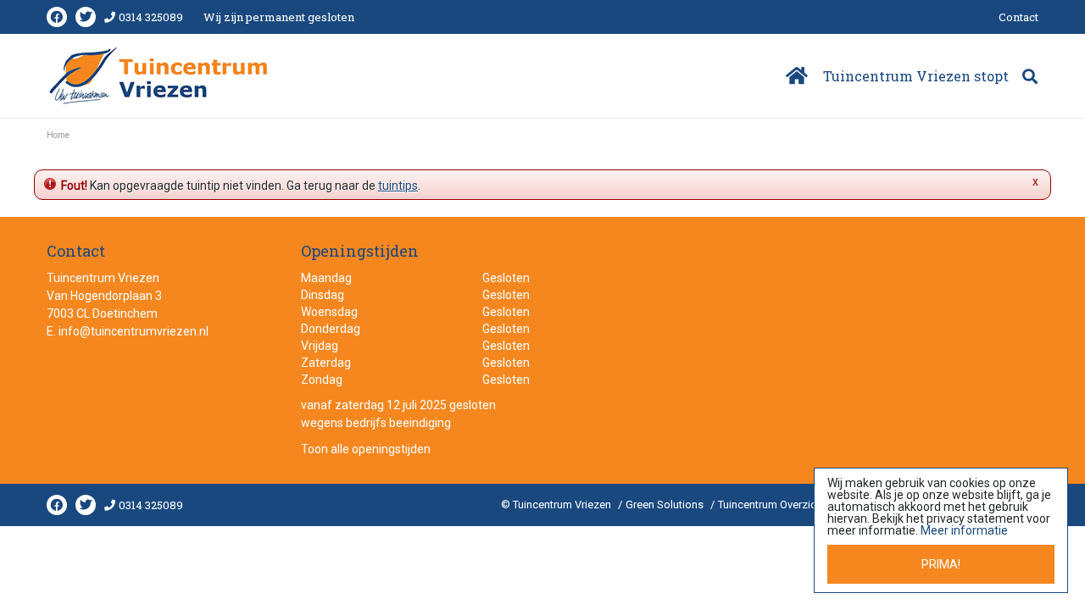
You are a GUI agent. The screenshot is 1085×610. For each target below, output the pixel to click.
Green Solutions (665, 504)
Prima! (940, 564)
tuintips (398, 185)
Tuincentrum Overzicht (772, 504)
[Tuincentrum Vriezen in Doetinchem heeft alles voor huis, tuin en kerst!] (160, 75)
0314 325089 (151, 17)
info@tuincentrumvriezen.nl (133, 331)
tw (85, 17)
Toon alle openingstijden (366, 449)
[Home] (795, 76)
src (1029, 76)
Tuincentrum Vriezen (103, 278)
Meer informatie (964, 530)
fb (57, 17)
